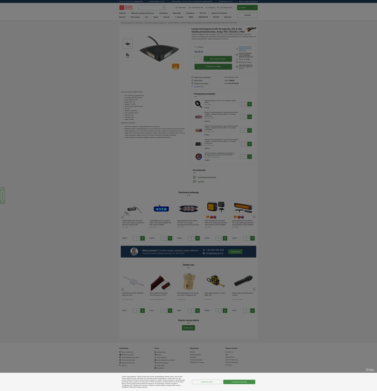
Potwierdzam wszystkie (239, 382)
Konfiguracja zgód (206, 382)
